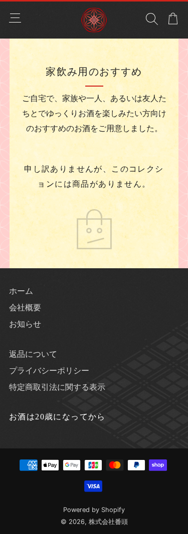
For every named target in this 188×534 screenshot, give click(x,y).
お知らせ (25, 324)
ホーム (21, 291)
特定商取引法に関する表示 (57, 387)
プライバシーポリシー (49, 370)
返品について (33, 354)
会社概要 (25, 307)
